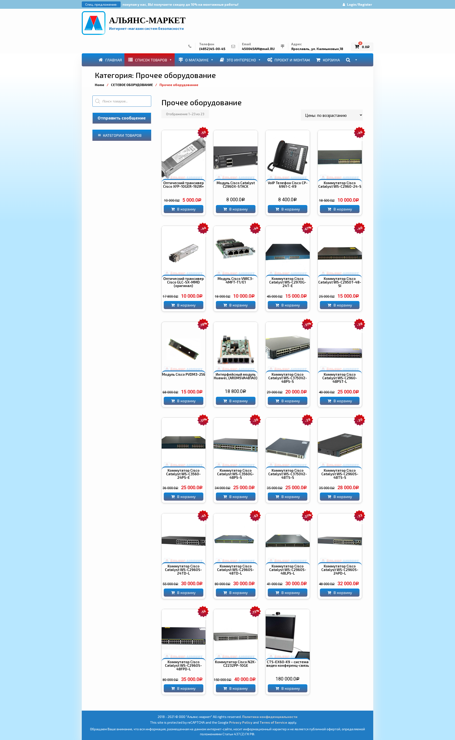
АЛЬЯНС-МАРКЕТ (147, 20)
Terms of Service (273, 722)
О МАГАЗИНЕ (197, 60)
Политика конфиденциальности (269, 717)
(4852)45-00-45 (212, 48)
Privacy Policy (240, 722)
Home (99, 85)
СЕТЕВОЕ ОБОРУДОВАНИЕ (132, 85)
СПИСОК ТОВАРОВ (151, 60)
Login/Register (359, 4)
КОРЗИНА (331, 60)
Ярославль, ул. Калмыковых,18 (317, 48)
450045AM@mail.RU (258, 48)
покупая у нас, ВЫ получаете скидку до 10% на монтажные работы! (180, 4)
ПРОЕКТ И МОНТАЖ (292, 60)
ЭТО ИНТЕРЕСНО (241, 60)
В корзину (186, 209)
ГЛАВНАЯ (113, 60)
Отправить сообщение (122, 117)
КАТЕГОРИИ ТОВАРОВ (122, 135)
